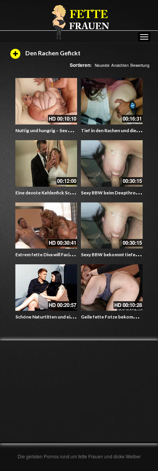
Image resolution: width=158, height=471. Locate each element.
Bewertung (140, 65)
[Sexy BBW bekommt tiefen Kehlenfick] (112, 225)
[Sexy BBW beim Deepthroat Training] (112, 163)
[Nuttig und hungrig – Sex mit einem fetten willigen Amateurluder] (46, 101)
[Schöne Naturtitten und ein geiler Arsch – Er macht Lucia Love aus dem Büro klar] (46, 287)
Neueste (102, 65)
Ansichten (120, 65)
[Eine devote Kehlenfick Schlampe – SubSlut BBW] (46, 163)
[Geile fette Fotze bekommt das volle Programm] (112, 287)
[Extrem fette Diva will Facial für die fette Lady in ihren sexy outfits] (46, 225)
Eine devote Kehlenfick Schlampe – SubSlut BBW (66, 193)
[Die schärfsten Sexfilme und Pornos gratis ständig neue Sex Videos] (79, 22)
